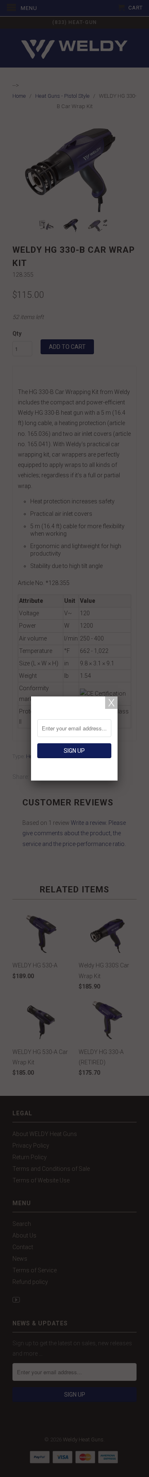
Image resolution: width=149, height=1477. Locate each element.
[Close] (111, 702)
